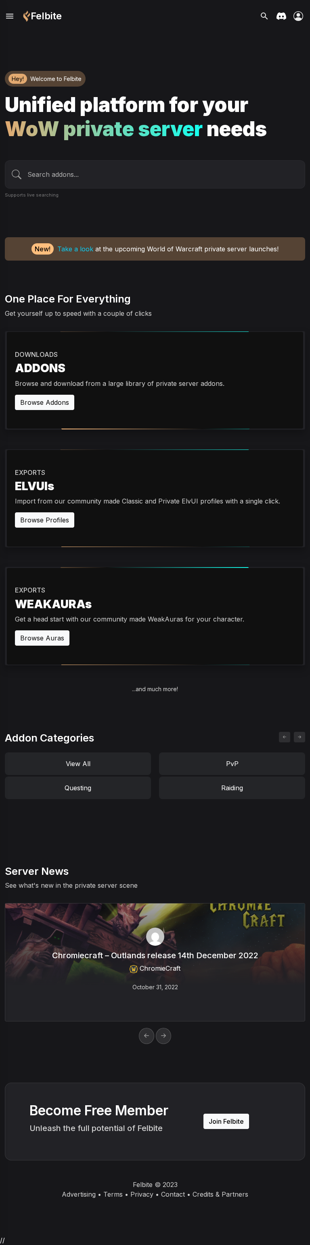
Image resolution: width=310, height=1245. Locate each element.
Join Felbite (226, 1121)
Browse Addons (44, 402)
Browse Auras (42, 638)
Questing (78, 788)
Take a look (75, 249)
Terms (113, 1194)
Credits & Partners (220, 1194)
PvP (232, 764)
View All (78, 764)
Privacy (141, 1194)
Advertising (79, 1194)
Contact (173, 1194)
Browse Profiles (44, 520)
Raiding (232, 788)
